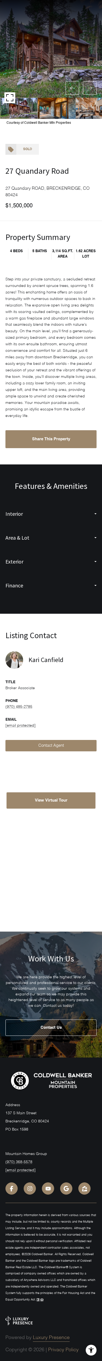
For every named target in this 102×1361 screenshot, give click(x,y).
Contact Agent (51, 745)
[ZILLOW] (84, 1188)
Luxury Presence (51, 1337)
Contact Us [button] (51, 1028)
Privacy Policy (63, 1349)
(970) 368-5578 (18, 1162)
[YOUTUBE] (48, 1188)
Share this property (51, 439)
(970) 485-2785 (18, 707)
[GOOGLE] (66, 1188)
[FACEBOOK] (11, 1188)
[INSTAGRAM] (30, 1188)
